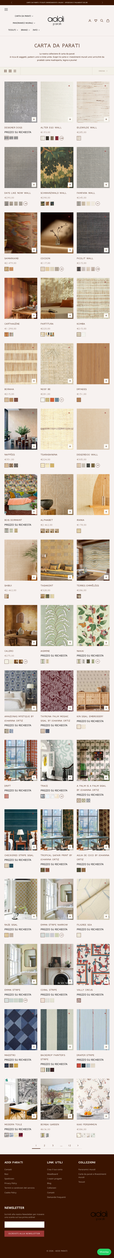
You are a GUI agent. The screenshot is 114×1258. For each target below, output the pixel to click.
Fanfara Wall (86, 193)
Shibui (8, 585)
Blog (49, 1183)
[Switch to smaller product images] (10, 71)
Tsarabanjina (49, 454)
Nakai (80, 651)
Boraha (9, 389)
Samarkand (11, 258)
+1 (98, 203)
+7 (25, 662)
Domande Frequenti (56, 1197)
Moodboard (52, 1174)
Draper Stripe (85, 1055)
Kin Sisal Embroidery (90, 716)
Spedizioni (9, 1178)
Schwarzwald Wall (54, 193)
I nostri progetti (54, 1178)
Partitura (47, 323)
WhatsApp (104, 1252)
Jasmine (45, 651)
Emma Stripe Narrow (54, 924)
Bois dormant (13, 520)
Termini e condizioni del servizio (19, 1187)
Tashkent (47, 585)
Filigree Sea (84, 924)
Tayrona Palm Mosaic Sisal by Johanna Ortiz (55, 718)
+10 (97, 269)
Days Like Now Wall (17, 193)
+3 (98, 465)
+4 (25, 203)
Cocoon (45, 258)
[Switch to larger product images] (5, 71)
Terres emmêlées (88, 585)
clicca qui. (79, 2)
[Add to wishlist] (33, 86)
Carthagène (12, 323)
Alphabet (47, 520)
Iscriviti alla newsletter (24, 1233)
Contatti (8, 1169)
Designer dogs (13, 127)
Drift (7, 785)
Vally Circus (85, 989)
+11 (25, 1000)
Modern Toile (13, 1124)
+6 (61, 269)
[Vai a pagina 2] (78, 1145)
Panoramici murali (87, 1169)
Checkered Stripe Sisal (19, 855)
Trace (44, 785)
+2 (61, 796)
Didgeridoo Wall (87, 454)
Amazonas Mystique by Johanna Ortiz (19, 718)
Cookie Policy (10, 1192)
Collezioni (51, 1187)
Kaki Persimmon (87, 1124)
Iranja (80, 520)
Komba (81, 323)
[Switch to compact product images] (15, 71)
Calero (8, 651)
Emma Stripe (12, 989)
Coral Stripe (49, 989)
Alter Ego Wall (51, 127)
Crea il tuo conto (54, 1169)
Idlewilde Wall (87, 127)
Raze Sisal (11, 924)
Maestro (10, 1055)
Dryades (82, 389)
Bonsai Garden (50, 1124)
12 (69, 1145)
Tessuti (81, 1181)
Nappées (9, 454)
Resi (6, 1174)
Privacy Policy (10, 1183)
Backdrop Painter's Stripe (53, 1057)
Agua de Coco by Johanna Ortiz (93, 857)
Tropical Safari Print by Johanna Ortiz (56, 857)
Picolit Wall (85, 258)
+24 (61, 138)
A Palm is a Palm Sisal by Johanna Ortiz (91, 787)
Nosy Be (46, 389)
